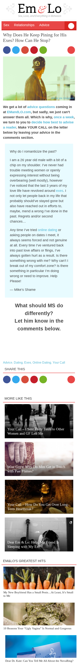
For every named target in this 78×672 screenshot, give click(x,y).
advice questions (41, 107)
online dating (47, 230)
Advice (7, 362)
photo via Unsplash (62, 98)
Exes (27, 362)
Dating (18, 362)
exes (59, 191)
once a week (64, 117)
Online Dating (42, 362)
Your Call (59, 362)
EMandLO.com (19, 112)
